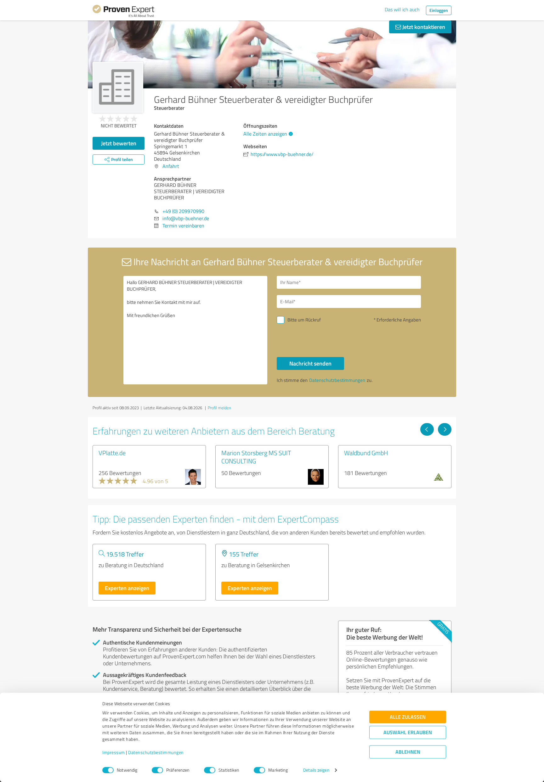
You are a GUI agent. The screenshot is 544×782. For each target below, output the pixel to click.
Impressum (113, 753)
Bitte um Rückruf (304, 319)
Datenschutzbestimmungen (156, 753)
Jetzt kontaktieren (423, 27)
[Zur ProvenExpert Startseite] (123, 12)
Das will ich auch (402, 9)
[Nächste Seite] (444, 429)
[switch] (157, 770)
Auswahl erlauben (407, 732)
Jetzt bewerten (118, 143)
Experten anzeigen (127, 588)
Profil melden (219, 408)
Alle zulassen (408, 717)
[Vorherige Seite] (427, 429)
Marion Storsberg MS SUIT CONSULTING (256, 456)
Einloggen (438, 10)
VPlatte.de (112, 452)
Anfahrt (170, 166)
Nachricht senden (310, 363)
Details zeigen (316, 770)
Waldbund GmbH (366, 452)
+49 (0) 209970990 (183, 211)
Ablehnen (407, 752)
